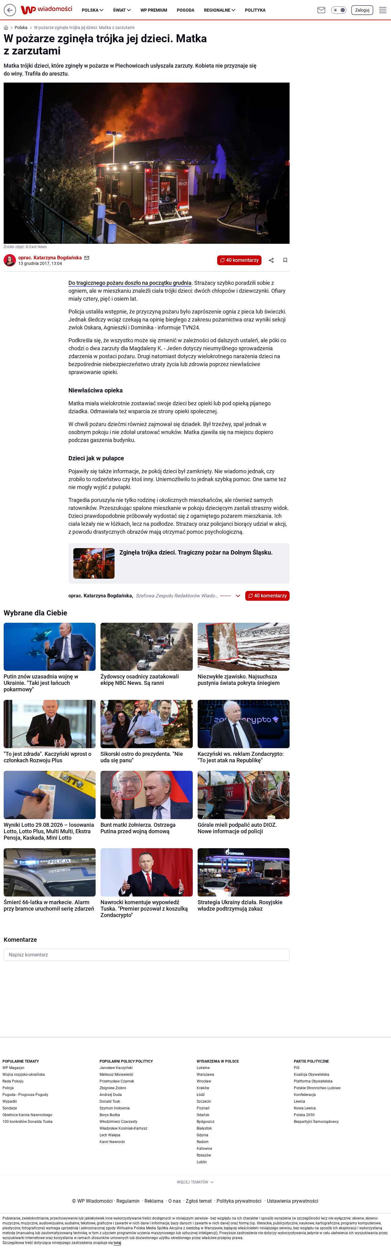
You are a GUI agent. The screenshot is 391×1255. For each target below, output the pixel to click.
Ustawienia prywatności (291, 1201)
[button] (338, 10)
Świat (119, 10)
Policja (8, 1088)
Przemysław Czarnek (117, 1081)
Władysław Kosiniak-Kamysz (123, 1128)
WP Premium (154, 10)
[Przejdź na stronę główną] (10, 14)
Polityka (255, 10)
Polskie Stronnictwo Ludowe (317, 1088)
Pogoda (185, 10)
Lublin (202, 1162)
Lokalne (203, 1068)
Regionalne (217, 10)
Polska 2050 (304, 1115)
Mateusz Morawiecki (116, 1074)
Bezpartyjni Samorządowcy (316, 1121)
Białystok (204, 1128)
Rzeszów (204, 1155)
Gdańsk (203, 1115)
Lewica (299, 1101)
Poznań (203, 1108)
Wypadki (9, 1101)
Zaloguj (362, 10)
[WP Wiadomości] (51, 10)
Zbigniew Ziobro (113, 1088)
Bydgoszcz (205, 1121)
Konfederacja (305, 1095)
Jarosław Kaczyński (116, 1068)
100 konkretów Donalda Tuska (27, 1121)
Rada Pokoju (13, 1081)
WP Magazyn (13, 1068)
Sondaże (9, 1108)
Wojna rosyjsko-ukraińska (23, 1074)
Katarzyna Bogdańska (58, 258)
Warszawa (205, 1074)
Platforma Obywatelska (313, 1081)
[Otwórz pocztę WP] (321, 10)
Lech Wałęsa (110, 1135)
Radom (203, 1142)
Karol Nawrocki (112, 1142)
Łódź (201, 1095)
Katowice (204, 1148)
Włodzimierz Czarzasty (118, 1121)
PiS (296, 1068)
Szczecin (204, 1101)
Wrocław (204, 1081)
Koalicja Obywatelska (311, 1074)
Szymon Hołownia (115, 1108)
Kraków (203, 1088)
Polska (90, 10)
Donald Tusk (110, 1101)
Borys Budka (110, 1115)
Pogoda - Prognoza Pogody (25, 1095)
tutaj (117, 1243)
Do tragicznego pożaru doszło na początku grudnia (130, 283)
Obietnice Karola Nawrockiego (27, 1115)
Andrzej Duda (111, 1095)
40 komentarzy (242, 260)
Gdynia (202, 1135)
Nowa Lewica (305, 1108)
